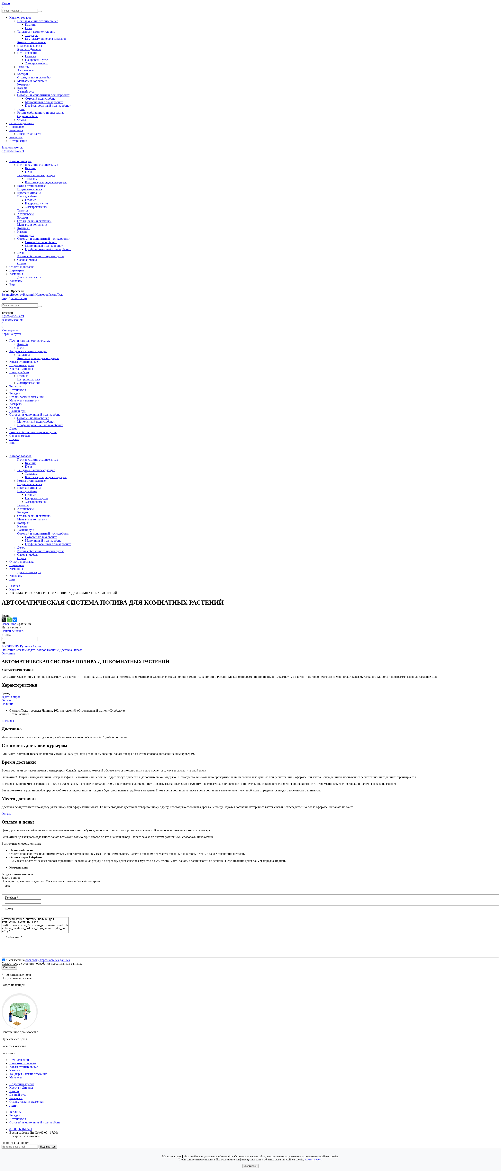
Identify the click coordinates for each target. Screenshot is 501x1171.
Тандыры (31, 35)
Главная (14, 586)
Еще (12, 284)
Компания (16, 130)
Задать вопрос (36, 650)
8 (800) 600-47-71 (13, 151)
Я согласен (250, 1166)
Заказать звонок (12, 147)
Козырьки (23, 84)
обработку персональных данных (47, 960)
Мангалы (15, 1077)
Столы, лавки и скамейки (34, 77)
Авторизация (18, 140)
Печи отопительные (22, 1063)
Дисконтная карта (29, 133)
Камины (30, 24)
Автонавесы (25, 70)
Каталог (14, 589)
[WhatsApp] (9, 619)
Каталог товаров (20, 17)
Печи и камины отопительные (37, 21)
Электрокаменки (36, 63)
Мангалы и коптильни (32, 81)
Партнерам (16, 126)
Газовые (30, 56)
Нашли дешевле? (13, 631)
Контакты (16, 137)
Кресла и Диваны (29, 49)
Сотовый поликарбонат (41, 98)
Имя (7, 886)
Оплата (77, 650)
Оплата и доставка (21, 123)
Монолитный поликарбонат (44, 102)
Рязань (53, 294)
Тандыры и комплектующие (36, 31)
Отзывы (21, 650)
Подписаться (48, 1146)
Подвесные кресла (29, 45)
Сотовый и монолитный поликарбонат (43, 95)
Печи (28, 28)
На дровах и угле (36, 59)
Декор (21, 109)
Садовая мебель (27, 116)
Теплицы (23, 66)
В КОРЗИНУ (11, 646)
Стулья (21, 119)
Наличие (53, 650)
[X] (4, 619)
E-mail (9, 909)
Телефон (11, 897)
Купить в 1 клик (31, 646)
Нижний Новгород (36, 294)
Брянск (6, 294)
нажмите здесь (313, 1159)
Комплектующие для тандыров (46, 38)
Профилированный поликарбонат (48, 105)
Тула (60, 294)
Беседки (22, 74)
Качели (22, 88)
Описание (8, 650)
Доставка (65, 650)
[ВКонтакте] (15, 619)
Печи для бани (27, 52)
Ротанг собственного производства (40, 112)
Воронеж (17, 294)
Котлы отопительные (31, 42)
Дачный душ (25, 91)
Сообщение (14, 937)
